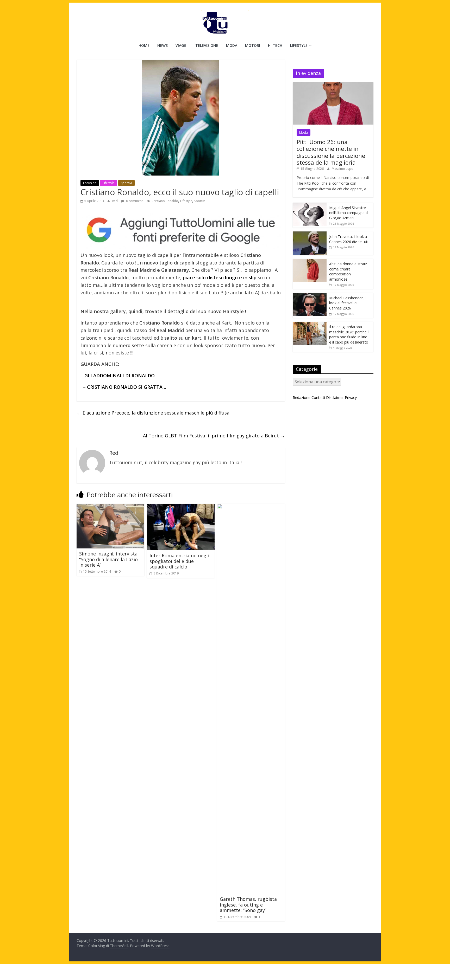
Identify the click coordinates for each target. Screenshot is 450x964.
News (162, 45)
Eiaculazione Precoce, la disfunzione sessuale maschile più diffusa (153, 413)
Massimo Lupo (342, 168)
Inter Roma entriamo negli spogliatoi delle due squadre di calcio (179, 561)
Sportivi (126, 183)
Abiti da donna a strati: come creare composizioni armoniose (348, 271)
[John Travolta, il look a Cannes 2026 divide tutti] (310, 234)
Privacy (351, 397)
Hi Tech (275, 45)
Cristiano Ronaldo (165, 201)
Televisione (206, 45)
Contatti (318, 397)
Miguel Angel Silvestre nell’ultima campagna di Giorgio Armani (348, 212)
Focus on (89, 183)
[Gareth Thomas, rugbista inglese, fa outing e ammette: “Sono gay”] (251, 507)
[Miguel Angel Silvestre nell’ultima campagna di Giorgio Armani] (310, 205)
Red (115, 201)
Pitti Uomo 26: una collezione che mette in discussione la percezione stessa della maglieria (331, 152)
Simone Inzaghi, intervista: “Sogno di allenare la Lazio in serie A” (109, 559)
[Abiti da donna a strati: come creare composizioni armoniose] (310, 261)
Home (144, 45)
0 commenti (134, 201)
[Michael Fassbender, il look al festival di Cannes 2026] (310, 295)
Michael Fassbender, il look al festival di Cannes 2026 (347, 302)
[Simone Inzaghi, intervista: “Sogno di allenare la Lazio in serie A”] (110, 507)
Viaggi (182, 45)
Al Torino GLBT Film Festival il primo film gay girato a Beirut (214, 435)
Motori (252, 45)
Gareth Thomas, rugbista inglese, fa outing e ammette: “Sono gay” (248, 904)
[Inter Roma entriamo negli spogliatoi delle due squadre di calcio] (181, 507)
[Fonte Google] (180, 230)
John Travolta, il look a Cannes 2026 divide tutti (349, 239)
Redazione (301, 397)
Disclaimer (335, 397)
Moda (231, 45)
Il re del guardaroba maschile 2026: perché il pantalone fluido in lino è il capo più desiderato (349, 334)
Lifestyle (299, 45)
